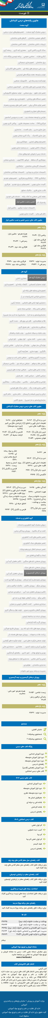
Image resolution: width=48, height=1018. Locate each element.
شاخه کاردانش (36, 807)
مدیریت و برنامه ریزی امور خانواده (33, 671)
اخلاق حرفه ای (20, 503)
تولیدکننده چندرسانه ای (37, 80)
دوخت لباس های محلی (36, 369)
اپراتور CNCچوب (23, 160)
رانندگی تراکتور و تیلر (38, 696)
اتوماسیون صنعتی (14, 86)
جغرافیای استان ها (35, 797)
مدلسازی (18, 129)
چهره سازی (34, 351)
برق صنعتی (28, 93)
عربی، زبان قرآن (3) (38, 508)
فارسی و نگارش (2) (9, 468)
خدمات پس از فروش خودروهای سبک (32, 154)
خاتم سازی (17, 394)
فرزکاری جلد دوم (19, 261)
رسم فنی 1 (23, 241)
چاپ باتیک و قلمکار (16, 333)
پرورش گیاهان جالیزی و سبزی (34, 610)
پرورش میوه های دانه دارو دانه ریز (33, 628)
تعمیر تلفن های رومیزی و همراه (15, 105)
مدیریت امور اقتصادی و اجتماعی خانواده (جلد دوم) (27, 927)
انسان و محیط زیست (11, 464)
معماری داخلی (21, 278)
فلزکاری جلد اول (40, 245)
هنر (44, 452)
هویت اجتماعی (40, 491)
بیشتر (3, 940)
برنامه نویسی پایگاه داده (12, 56)
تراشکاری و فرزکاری (26, 178)
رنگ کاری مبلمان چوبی (21, 135)
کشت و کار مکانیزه (38, 531)
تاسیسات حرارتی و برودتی (35, 172)
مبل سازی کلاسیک (38, 135)
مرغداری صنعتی (39, 604)
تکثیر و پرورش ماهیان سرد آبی (34, 591)
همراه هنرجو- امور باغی (16, 691)
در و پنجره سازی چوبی (20, 147)
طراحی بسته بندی (24, 308)
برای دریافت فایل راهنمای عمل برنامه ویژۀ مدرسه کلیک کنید (24, 907)
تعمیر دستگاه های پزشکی (36, 99)
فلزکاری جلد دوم (21, 246)
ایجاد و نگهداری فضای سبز (36, 555)
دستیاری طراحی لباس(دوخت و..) (33, 296)
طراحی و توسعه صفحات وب (35, 117)
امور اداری (25, 652)
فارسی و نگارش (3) (18, 509)
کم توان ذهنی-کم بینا (34, 839)
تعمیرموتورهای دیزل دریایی (14, 32)
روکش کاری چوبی (9, 123)
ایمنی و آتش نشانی (38, 658)
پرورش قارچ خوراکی (11, 628)
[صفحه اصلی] (41, 4)
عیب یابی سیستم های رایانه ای (34, 68)
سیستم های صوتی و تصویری (34, 111)
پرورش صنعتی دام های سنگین (34, 561)
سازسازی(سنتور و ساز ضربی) (35, 400)
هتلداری (19, 646)
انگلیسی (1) (41, 435)
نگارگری (42, 351)
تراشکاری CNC (40, 178)
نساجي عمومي (29, 56)
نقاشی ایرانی (8, 345)
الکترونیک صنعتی (20, 80)
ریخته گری (7, 50)
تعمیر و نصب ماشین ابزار (26, 201)
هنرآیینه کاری (23, 351)
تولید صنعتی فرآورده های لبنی (34, 640)
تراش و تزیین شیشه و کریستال (34, 394)
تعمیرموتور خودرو (10, 178)
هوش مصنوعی (40, 438)
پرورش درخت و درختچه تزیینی (34, 616)
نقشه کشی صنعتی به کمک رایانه (33, 196)
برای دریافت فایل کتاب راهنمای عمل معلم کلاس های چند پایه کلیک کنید (25, 866)
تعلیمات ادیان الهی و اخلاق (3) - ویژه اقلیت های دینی (14, 492)
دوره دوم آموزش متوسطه (34, 760)
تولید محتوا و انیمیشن (37, 284)
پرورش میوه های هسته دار (18, 634)
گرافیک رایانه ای (21, 284)
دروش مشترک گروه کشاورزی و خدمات (31, 525)
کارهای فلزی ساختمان (18, 38)
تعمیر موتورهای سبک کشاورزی (34, 543)
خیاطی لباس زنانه (39, 308)
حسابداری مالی (8, 646)
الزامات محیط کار (16, 435)
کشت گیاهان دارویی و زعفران (20, 604)
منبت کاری (14, 321)
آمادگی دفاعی (41, 487)
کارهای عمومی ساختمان (36, 38)
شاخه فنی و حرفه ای (34, 802)
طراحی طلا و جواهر (38, 363)
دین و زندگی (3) (19, 487)
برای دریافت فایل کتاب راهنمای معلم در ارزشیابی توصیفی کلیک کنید (25, 881)
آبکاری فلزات (41, 56)
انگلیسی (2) (41, 474)
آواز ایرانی (12, 339)
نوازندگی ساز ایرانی (22, 345)
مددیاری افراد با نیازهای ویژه (19, 658)
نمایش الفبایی (37, 729)
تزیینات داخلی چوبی (38, 147)
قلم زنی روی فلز (25, 321)
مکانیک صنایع (26, 190)
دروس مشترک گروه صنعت (35, 32)
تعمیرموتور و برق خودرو (20, 184)
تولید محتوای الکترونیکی (12, 93)
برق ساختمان (40, 62)
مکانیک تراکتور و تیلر (14, 585)
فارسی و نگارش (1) (15, 431)
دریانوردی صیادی (14, 591)
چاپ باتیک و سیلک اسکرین (35, 333)
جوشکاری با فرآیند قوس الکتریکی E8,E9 (32, 934)
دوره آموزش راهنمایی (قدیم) (33, 767)
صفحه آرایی (15, 302)
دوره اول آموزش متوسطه (34, 757)
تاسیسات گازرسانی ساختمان (35, 166)
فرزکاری (7, 184)
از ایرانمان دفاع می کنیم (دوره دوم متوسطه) (14, 425)
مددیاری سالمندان (39, 665)
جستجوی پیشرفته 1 (34, 734)
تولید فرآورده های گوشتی (12, 640)
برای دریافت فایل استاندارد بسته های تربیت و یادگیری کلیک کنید (24, 895)
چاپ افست (27, 129)
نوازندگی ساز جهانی (38, 345)
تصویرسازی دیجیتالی (26, 62)
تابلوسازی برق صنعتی (17, 99)
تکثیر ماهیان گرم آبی (13, 561)
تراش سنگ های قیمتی (19, 388)
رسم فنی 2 (42, 264)
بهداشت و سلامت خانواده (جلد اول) (33, 924)
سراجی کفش (40, 375)
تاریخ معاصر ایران (10, 456)
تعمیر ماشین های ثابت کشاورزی (33, 537)
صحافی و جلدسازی (38, 327)
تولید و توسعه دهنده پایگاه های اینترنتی (31, 74)
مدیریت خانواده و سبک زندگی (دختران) (37, 498)
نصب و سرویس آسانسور (14, 117)
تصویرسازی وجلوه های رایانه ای (34, 290)
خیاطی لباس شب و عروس (16, 357)
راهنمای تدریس (38, 764)
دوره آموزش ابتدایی (36, 753)
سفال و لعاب (16, 381)
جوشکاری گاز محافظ (38, 160)
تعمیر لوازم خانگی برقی (37, 105)
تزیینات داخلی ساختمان (36, 44)
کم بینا (39, 834)
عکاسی (25, 381)
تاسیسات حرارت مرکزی (26, 207)
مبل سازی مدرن (39, 129)
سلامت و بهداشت (39, 502)
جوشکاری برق (22, 141)
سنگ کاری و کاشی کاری (36, 50)
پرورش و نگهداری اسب (13, 579)
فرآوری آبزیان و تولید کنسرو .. (34, 646)
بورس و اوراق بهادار (38, 652)
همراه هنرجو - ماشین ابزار (17, 233)
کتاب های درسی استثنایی (34, 771)
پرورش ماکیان (29, 585)
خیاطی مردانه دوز (23, 363)
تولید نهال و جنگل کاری (13, 610)
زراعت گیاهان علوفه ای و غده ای (24, 598)
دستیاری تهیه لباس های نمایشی (33, 302)
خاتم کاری (7, 394)
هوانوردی (27, 665)
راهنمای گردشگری (13, 652)
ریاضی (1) (42, 235)
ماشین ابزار (12, 207)
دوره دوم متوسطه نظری (33, 793)
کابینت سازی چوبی (38, 184)
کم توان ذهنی (37, 825)
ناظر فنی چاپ (40, 213)
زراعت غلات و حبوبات (37, 634)
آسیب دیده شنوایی (35, 829)
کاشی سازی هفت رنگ (37, 388)
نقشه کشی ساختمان (18, 44)
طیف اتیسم (37, 843)
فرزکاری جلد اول (40, 239)
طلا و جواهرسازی (39, 321)
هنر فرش (19, 375)
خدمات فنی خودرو (13, 196)
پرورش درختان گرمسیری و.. (34, 572)
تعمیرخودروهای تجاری (37, 141)
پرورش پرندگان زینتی (22, 531)
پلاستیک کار (41, 202)
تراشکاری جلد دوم (19, 264)
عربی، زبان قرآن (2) (38, 469)
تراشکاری (20, 166)
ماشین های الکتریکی (13, 68)
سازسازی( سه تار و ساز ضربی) (14, 315)
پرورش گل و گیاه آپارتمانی (36, 622)
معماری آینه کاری (20, 50)
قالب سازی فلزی (39, 190)
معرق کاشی (18, 400)
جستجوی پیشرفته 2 (34, 738)
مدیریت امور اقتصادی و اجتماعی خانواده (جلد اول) (27, 931)
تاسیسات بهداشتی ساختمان (14, 172)
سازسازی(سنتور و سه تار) (36, 315)
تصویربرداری (9, 284)
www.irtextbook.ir (24, 957)
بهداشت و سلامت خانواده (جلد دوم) (33, 921)
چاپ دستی (41, 339)
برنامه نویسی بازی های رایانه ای (34, 86)
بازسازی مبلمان (9, 160)
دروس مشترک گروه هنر (37, 277)
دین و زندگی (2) (39, 458)
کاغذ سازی (31, 339)
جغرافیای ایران (17, 420)
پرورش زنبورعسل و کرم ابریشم (34, 579)
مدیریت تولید (41, 261)
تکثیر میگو (41, 598)
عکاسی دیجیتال (9, 363)
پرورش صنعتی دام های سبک (35, 567)
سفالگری (6, 381)
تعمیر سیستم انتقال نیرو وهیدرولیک (32, 549)
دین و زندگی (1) (39, 420)
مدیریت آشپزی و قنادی (37, 357)
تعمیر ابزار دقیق (39, 93)
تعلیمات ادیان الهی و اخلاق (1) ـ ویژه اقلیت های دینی (34, 425)
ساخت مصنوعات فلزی (26, 123)
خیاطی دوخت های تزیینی (16, 369)
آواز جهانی (21, 339)
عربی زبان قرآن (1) (39, 431)
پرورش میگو (41, 585)
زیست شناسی (40, 692)
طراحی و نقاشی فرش (37, 381)
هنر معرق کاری (24, 327)
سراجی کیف (29, 375)
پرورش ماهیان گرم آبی (15, 573)
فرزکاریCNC (41, 123)
